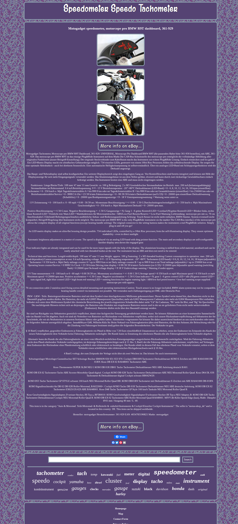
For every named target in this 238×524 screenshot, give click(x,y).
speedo (41, 480)
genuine (62, 489)
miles (169, 482)
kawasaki (107, 474)
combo (70, 475)
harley (121, 494)
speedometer (175, 472)
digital (144, 474)
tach (82, 473)
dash (191, 489)
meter (129, 474)
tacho (157, 481)
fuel (118, 474)
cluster (113, 480)
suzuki (136, 489)
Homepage (120, 508)
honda (178, 488)
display (140, 481)
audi (202, 474)
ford (127, 483)
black (148, 489)
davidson (162, 489)
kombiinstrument (44, 489)
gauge (121, 488)
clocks (94, 489)
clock (178, 483)
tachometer (50, 473)
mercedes (106, 489)
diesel (98, 482)
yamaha (76, 481)
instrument (196, 481)
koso (89, 482)
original (202, 489)
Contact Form (120, 518)
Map (120, 513)
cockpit (59, 481)
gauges (79, 488)
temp (94, 474)
